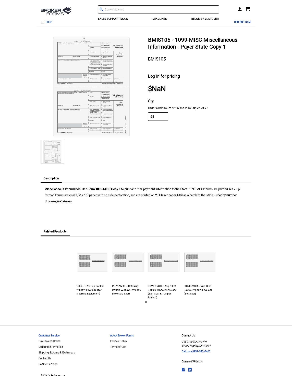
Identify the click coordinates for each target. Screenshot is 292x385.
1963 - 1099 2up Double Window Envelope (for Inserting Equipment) (90, 290)
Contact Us (45, 358)
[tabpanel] (92, 268)
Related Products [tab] (55, 231)
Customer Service (49, 335)
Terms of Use (118, 346)
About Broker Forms (122, 335)
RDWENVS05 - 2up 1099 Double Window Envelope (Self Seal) (198, 290)
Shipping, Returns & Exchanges (57, 352)
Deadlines (159, 18)
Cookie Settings (48, 364)
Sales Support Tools (113, 18)
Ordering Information (51, 346)
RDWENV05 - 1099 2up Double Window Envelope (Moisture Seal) (126, 290)
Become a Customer (205, 18)
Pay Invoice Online (49, 341)
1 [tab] (146, 302)
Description (51, 178)
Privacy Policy (118, 341)
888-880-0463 (242, 22)
